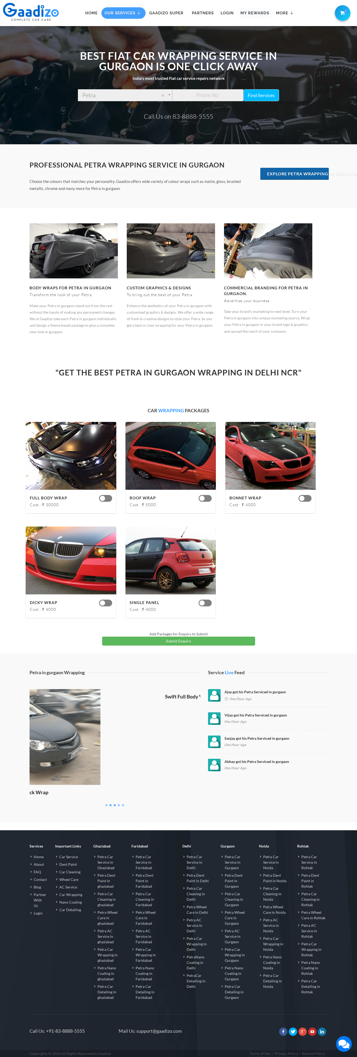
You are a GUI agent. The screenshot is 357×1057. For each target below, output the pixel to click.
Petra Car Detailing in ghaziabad (106, 1002)
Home (39, 867)
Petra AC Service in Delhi (194, 935)
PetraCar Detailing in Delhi (196, 991)
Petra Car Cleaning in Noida (272, 904)
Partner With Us (40, 910)
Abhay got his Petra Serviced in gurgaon (256, 761)
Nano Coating (70, 912)
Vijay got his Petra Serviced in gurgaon (255, 715)
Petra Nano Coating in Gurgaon (234, 983)
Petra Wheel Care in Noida (274, 920)
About (39, 874)
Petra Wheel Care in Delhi (197, 920)
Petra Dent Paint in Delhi (198, 888)
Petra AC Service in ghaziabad (105, 946)
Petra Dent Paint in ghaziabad (106, 891)
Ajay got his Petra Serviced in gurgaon (255, 692)
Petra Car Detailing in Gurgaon (234, 1002)
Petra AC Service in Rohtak (309, 941)
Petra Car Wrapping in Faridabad (146, 965)
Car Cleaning (69, 882)
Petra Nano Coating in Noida (272, 972)
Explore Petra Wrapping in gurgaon (298, 173)
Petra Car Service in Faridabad (144, 872)
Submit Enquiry (178, 641)
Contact (40, 889)
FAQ (37, 882)
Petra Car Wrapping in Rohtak (311, 959)
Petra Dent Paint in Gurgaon (234, 891)
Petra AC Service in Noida (271, 935)
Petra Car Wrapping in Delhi (197, 954)
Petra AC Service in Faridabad (144, 946)
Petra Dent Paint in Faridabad (144, 891)
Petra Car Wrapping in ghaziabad (107, 965)
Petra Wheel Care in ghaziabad (107, 928)
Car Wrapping (70, 905)
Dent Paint (68, 874)
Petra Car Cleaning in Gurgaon (234, 909)
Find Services (261, 95)
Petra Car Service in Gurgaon (232, 872)
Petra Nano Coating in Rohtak (310, 978)
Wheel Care (68, 889)
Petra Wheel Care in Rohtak (313, 925)
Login (38, 923)
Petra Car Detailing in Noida (272, 991)
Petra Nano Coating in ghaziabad (106, 983)
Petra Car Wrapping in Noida (273, 954)
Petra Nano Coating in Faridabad (145, 983)
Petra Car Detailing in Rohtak (310, 996)
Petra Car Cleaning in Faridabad (145, 909)
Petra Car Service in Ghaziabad (105, 872)
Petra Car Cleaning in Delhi (196, 904)
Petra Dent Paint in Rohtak (310, 891)
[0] (341, 12)
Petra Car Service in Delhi (194, 872)
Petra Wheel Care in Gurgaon (235, 928)
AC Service (68, 897)
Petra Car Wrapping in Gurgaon (235, 965)
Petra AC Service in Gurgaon (232, 946)
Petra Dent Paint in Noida (274, 888)
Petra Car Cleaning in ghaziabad (106, 909)
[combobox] (125, 95)
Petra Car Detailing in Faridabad (145, 1002)
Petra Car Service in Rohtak (309, 872)
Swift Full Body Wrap (115, 802)
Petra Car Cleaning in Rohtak (310, 909)
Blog (37, 897)
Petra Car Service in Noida (271, 872)
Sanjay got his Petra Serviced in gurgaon (256, 738)
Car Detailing (70, 920)
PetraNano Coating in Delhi (195, 972)
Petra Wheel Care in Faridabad (146, 928)
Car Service (68, 867)
